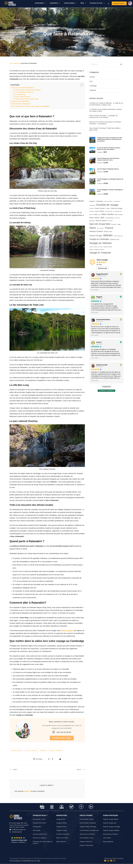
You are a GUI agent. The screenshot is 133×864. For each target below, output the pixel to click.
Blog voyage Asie (108, 841)
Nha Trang (117, 217)
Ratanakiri (101, 29)
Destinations (39, 3)
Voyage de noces (61, 826)
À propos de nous (96, 3)
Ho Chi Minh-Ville (108, 211)
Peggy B (99, 297)
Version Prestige (95, 236)
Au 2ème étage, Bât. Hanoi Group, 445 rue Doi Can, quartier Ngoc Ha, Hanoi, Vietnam (19, 825)
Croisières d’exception (62, 834)
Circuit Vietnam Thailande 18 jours (108, 169)
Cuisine (91, 208)
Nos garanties (37, 826)
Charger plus (106, 386)
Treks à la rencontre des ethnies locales (27, 99)
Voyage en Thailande (100, 252)
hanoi (102, 211)
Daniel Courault (101, 365)
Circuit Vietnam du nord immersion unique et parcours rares (108, 159)
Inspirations (54, 3)
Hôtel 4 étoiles (119, 214)
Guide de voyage (116, 208)
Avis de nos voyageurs (39, 838)
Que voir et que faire (90, 29)
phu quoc (110, 220)
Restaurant (114, 224)
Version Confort (96, 231)
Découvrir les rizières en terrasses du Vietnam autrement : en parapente (105, 123)
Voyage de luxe (60, 819)
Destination (77, 29)
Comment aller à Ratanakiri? (21, 104)
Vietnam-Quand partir (118, 235)
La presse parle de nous (40, 834)
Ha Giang (91, 211)
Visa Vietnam (107, 838)
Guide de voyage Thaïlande (111, 830)
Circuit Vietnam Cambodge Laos (89, 830)
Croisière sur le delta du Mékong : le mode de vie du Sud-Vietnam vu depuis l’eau (106, 104)
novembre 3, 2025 (36, 29)
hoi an (91, 214)
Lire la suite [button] (94, 290)
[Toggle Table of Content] (81, 84)
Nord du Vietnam (101, 220)
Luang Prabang (109, 217)
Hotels (95, 214)
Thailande (92, 90)
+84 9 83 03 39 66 (63, 732)
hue (99, 214)
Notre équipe (36, 830)
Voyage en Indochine (86, 841)
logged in (27, 791)
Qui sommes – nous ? (39, 819)
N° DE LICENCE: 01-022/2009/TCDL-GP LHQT (25, 861)
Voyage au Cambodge (55, 750)
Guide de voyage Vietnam (110, 819)
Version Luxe (108, 231)
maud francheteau (103, 319)
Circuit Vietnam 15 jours (87, 819)
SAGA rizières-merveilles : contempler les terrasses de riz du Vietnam (103, 116)
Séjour (92, 228)
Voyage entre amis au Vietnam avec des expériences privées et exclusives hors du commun (109, 139)
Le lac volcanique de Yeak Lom (24, 92)
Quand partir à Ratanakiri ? (20, 101)
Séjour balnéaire (61, 841)
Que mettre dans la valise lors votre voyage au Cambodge (30, 106)
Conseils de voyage (16, 750)
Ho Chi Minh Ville (117, 211)
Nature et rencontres (62, 838)
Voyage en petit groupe (86, 845)
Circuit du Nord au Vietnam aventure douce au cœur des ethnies (108, 148)
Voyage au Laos (114, 239)
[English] (129, 4)
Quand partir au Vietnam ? (111, 834)
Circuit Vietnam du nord (86, 838)
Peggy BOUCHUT (102, 274)
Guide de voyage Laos (109, 823)
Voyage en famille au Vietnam (96, 249)
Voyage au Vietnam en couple (95, 246)
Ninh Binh (92, 220)
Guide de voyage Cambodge (111, 826)
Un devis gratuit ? (119, 3)
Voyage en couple (61, 830)
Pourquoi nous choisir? (39, 823)
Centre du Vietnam (108, 201)
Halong (97, 211)
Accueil (12, 63)
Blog (82, 3)
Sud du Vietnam (100, 228)
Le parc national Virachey (22, 96)
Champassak (117, 201)
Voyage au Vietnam (100, 243)
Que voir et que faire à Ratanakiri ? (23, 87)
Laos (91, 81)
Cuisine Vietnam (99, 208)
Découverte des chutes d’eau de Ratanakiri (28, 90)
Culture (108, 208)
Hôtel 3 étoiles (107, 214)
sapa (119, 224)
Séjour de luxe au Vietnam (87, 834)
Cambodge (69, 29)
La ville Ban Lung (20, 94)
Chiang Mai (92, 205)
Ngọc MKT (52, 29)
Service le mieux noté (19, 840)
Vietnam (92, 77)
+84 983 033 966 (17, 832)
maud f (98, 342)
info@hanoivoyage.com (19, 829)
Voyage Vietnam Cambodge (88, 826)
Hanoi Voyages (67, 630)
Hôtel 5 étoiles (94, 218)
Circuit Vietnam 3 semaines (88, 823)
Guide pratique (69, 3)
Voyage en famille (107, 246)
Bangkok (92, 201)
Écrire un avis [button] (102, 268)
